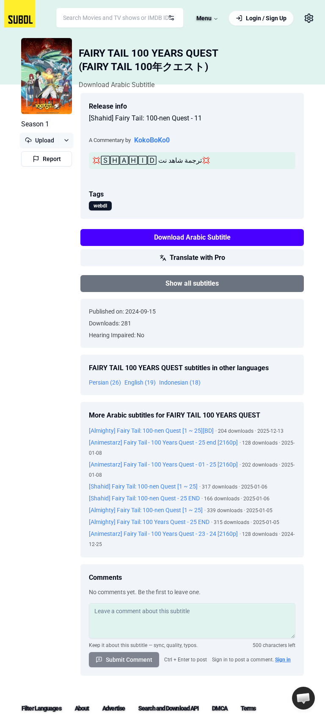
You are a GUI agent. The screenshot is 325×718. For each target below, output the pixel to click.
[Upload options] (66, 140)
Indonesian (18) (180, 382)
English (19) (140, 382)
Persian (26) (105, 382)
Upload (44, 140)
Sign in (283, 660)
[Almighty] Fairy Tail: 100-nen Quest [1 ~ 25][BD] (151, 430)
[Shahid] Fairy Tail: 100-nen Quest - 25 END (144, 498)
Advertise (113, 708)
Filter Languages (41, 708)
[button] (303, 698)
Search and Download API (168, 708)
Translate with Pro (197, 258)
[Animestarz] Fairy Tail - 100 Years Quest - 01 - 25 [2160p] (163, 464)
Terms (248, 708)
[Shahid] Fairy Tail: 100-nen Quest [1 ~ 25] (143, 486)
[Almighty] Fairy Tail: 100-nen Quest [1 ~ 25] (146, 510)
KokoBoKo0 (152, 140)
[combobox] (119, 17)
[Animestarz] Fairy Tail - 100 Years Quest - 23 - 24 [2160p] (163, 533)
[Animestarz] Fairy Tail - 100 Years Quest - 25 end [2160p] (163, 442)
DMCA (219, 708)
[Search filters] (171, 17)
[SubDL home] (19, 13)
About (82, 708)
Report (52, 159)
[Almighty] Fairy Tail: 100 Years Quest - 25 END (149, 522)
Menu (204, 18)
